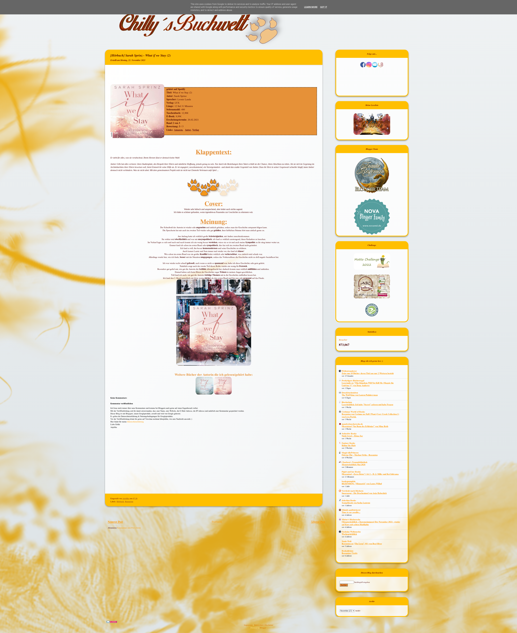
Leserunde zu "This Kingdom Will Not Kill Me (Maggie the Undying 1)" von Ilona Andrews (368, 384)
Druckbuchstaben (350, 392)
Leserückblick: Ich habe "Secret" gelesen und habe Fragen (367, 404)
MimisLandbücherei (351, 509)
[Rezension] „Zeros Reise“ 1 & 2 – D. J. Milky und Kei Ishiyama (370, 474)
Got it (323, 7)
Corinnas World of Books (353, 411)
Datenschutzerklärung (135, 421)
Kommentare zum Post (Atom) (129, 527)
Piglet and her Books (351, 471)
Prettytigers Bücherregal (353, 380)
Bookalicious (347, 550)
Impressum (248, 625)
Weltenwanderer (349, 370)
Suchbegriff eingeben (362, 582)
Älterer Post (318, 522)
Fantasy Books (348, 443)
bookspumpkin (348, 481)
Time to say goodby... (351, 512)
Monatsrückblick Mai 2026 (353, 464)
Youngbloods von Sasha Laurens (356, 502)
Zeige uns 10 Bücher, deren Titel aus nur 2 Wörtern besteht (368, 373)
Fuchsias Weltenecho (351, 531)
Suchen (344, 585)
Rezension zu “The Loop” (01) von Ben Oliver (362, 543)
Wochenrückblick (349, 534)
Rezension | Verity (350, 553)
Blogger (263, 627)
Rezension (129, 501)
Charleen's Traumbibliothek (354, 462)
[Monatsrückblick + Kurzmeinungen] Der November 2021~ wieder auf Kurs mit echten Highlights (371, 523)
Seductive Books (349, 433)
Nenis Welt (346, 541)
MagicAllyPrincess (350, 452)
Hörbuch (120, 501)
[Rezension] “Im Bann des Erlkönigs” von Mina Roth (365, 426)
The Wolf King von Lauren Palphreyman (360, 394)
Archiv (357, 610)
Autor (188, 130)
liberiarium (347, 402)
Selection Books (349, 500)
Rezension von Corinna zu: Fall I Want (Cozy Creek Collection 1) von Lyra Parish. (370, 415)
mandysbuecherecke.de (352, 423)
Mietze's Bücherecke (351, 519)
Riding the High (349, 445)
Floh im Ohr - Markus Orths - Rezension (360, 454)
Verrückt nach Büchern (352, 490)
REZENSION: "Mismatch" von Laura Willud (362, 483)
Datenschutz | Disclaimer (263, 625)
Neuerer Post (115, 522)
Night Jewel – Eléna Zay (352, 435)
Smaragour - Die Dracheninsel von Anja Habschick (364, 493)
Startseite (217, 521)
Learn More (310, 7)
